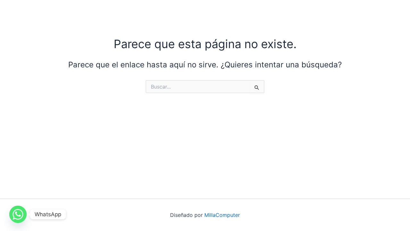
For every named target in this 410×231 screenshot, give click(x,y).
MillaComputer (222, 215)
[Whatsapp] (18, 214)
